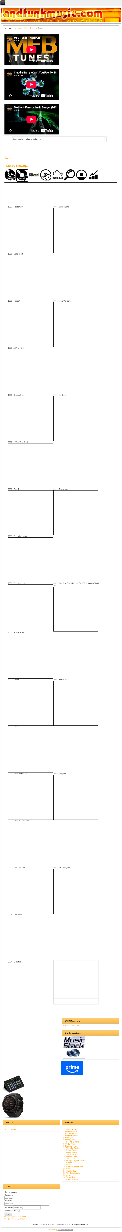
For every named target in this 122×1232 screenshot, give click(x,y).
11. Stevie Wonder (70, 1150)
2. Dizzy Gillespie (70, 1131)
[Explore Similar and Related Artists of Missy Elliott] (70, 175)
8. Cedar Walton (69, 1144)
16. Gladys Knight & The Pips (75, 1161)
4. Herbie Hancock (70, 1136)
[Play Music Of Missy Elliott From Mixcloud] (58, 175)
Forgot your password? (16, 1219)
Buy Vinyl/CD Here (72, 1026)
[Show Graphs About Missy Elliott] (94, 175)
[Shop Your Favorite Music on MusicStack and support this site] (74, 1057)
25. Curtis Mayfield (70, 1179)
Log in (8, 1214)
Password (8, 1201)
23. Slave (67, 1175)
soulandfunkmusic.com (65, 1230)
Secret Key (9, 1207)
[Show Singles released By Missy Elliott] (22, 175)
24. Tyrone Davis (70, 1177)
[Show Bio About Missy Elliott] (82, 175)
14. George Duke (70, 1156)
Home (19, 28)
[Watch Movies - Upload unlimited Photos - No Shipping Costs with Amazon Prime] (72, 1074)
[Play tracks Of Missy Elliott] (46, 175)
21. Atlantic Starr (69, 1171)
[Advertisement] (59, 151)
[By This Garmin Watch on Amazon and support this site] (13, 1118)
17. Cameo (67, 1163)
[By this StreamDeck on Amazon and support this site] (13, 1092)
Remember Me (10, 1211)
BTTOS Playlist (10, 1129)
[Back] (7, 158)
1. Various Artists (70, 1129)
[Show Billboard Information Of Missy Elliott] (34, 175)
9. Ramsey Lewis (70, 1146)
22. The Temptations (71, 1173)
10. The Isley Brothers (72, 1148)
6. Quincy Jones (69, 1140)
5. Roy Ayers (68, 1138)
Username (8, 1195)
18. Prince (67, 1165)
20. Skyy (66, 1169)
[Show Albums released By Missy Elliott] (10, 175)
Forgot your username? (16, 1217)
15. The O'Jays (69, 1158)
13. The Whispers (70, 1154)
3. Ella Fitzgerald (70, 1134)
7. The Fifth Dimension (72, 1142)
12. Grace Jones (70, 1152)
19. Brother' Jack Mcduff (73, 1167)
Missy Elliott (29, 28)
